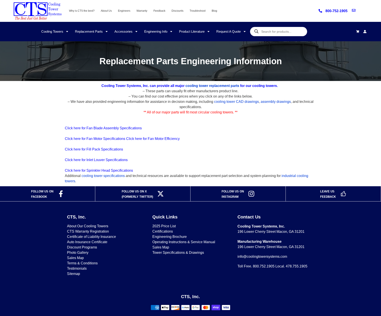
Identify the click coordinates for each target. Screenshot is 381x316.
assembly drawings (276, 101)
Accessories (123, 31)
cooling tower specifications (103, 176)
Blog (214, 10)
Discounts (177, 10)
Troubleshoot (197, 10)
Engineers (124, 10)
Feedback (159, 10)
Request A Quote (228, 31)
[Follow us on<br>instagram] (251, 193)
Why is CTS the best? (82, 10)
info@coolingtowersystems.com (262, 256)
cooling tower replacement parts (212, 86)
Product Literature (192, 31)
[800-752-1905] (320, 11)
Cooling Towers (52, 31)
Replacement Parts (89, 31)
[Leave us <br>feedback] (343, 193)
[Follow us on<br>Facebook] (61, 193)
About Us (106, 10)
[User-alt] (365, 31)
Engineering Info (155, 31)
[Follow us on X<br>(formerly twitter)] (160, 193)
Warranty (141, 10)
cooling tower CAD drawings (236, 101)
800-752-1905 (336, 11)
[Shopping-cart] (358, 31)
